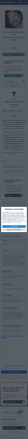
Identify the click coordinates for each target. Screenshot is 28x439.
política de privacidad (16, 222)
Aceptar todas (14, 226)
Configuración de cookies (14, 229)
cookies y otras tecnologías (15, 212)
